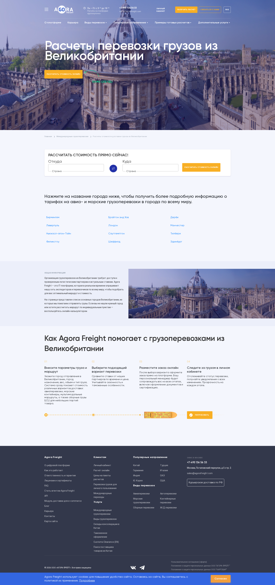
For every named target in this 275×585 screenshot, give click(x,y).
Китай (136, 465)
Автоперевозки (168, 493)
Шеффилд (114, 242)
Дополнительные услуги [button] (213, 22)
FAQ (46, 485)
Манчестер (177, 225)
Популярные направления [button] (130, 22)
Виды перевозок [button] (95, 22)
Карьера (72, 22)
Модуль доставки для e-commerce (63, 501)
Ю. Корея (138, 480)
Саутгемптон (116, 233)
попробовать (202, 415)
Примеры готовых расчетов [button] (172, 22)
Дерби (174, 217)
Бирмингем (52, 217)
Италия (164, 470)
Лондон (113, 225)
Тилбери (175, 233)
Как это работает (53, 470)
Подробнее (87, 580)
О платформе (52, 22)
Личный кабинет (102, 465)
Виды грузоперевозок (105, 519)
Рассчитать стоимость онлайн (63, 74)
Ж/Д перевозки (168, 507)
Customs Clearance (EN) (106, 542)
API (46, 496)
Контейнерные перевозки (168, 500)
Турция (164, 465)
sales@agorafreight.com (130, 11)
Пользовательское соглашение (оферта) (189, 562)
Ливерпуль (52, 225)
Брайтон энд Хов (118, 217)
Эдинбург (176, 242)
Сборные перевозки (143, 507)
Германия (138, 470)
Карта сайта (51, 521)
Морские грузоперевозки (141, 500)
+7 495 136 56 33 (128, 8)
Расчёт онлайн (101, 470)
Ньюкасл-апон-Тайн (58, 233)
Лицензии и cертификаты (58, 480)
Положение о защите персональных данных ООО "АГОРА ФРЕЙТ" (200, 566)
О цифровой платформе (57, 465)
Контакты (49, 516)
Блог (46, 506)
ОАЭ (162, 475)
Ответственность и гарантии (60, 475)
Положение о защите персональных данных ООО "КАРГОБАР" (199, 569)
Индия (136, 475)
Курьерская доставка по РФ (205, 482)
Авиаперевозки (141, 493)
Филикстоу (52, 242)
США (162, 480)
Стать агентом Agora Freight (59, 490)
